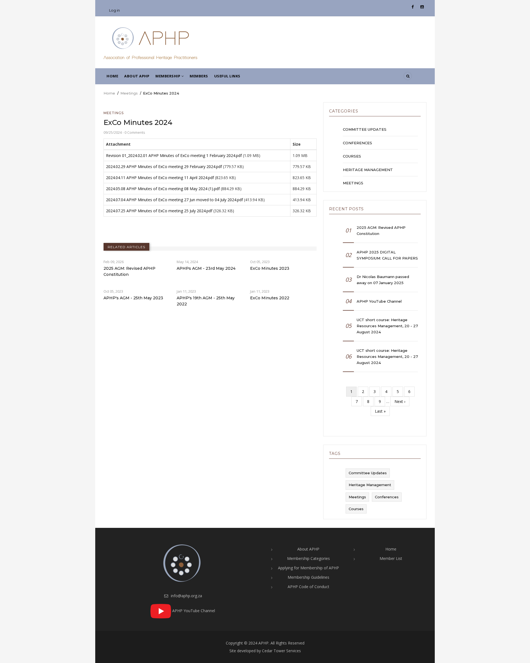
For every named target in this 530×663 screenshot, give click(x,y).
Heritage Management (368, 169)
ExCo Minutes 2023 (269, 268)
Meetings (129, 93)
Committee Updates (364, 129)
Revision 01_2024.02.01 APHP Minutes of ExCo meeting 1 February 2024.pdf (174, 155)
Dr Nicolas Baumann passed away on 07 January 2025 (383, 279)
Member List (391, 558)
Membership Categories (308, 558)
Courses (352, 156)
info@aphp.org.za (186, 595)
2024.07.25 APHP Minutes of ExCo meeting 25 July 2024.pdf (159, 210)
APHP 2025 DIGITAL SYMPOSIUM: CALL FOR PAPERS (387, 255)
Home (112, 76)
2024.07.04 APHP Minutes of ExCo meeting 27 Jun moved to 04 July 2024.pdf (174, 199)
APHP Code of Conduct (308, 586)
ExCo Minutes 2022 (269, 297)
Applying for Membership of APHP (308, 567)
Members (199, 76)
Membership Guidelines (308, 577)
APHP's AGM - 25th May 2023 (133, 297)
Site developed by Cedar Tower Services (265, 650)
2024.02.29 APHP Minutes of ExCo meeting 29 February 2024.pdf (164, 166)
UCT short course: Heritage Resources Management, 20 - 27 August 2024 (387, 326)
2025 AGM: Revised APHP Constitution (129, 271)
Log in (114, 10)
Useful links (227, 76)
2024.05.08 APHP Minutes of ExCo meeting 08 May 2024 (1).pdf (163, 188)
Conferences (357, 143)
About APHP (136, 76)
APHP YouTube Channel (379, 301)
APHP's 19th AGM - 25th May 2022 (206, 300)
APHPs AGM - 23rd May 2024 (206, 268)
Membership (168, 76)
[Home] (150, 43)
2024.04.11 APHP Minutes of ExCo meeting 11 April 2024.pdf (160, 177)
